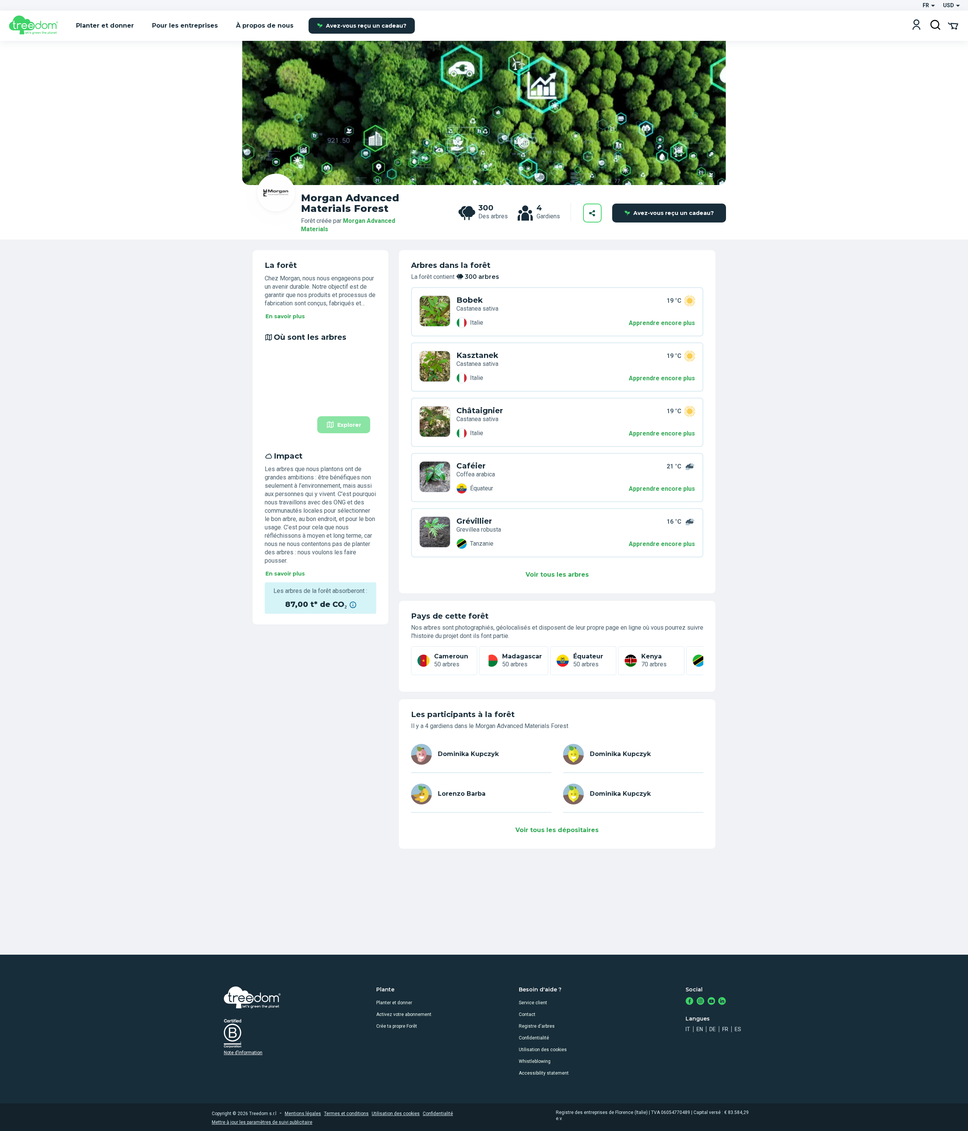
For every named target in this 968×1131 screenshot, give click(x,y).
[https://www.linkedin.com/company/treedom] (722, 1002)
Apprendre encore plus (662, 323)
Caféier (471, 465)
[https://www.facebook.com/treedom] (689, 1002)
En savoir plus (285, 316)
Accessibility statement (544, 1073)
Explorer (349, 425)
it (688, 1029)
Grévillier (474, 521)
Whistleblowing (535, 1061)
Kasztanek (477, 355)
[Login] (916, 25)
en (700, 1029)
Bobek (469, 300)
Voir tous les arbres (557, 574)
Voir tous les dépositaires (557, 830)
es (738, 1029)
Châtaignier (479, 410)
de (712, 1029)
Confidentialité (534, 1038)
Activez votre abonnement (403, 1014)
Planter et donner (394, 1002)
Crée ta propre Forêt (396, 1026)
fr (725, 1029)
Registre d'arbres (537, 1026)
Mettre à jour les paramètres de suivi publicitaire (262, 1122)
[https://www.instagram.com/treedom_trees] (700, 1002)
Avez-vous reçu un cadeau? (366, 25)
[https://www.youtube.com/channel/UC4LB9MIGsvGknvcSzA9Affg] (711, 1002)
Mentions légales (303, 1113)
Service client (533, 1002)
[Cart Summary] (953, 25)
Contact (527, 1014)
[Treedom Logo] (36, 26)
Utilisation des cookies (543, 1049)
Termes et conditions (346, 1113)
